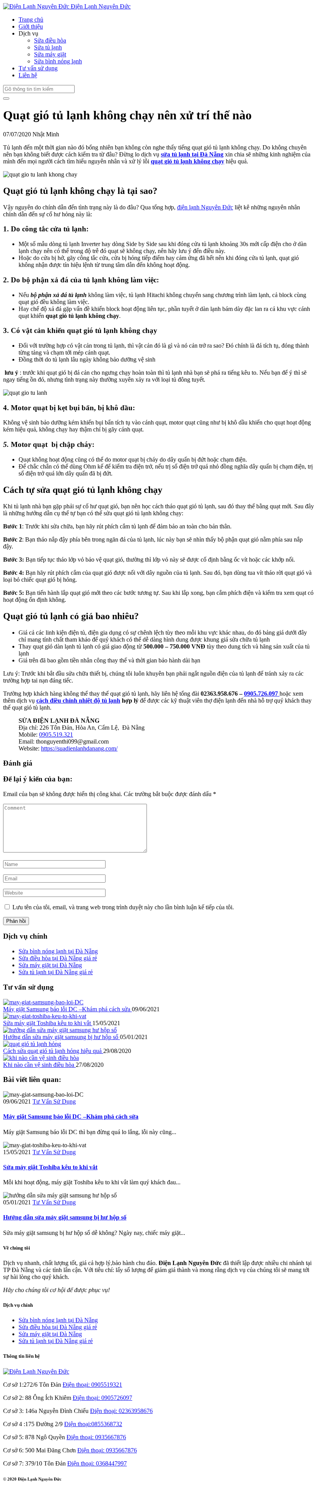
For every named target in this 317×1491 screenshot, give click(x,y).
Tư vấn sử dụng (38, 68)
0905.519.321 (56, 734)
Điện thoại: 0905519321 (92, 1384)
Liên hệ (28, 75)
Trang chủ (31, 19)
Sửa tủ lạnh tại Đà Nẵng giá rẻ (56, 972)
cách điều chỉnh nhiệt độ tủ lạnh (78, 700)
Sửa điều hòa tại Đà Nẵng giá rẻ (58, 958)
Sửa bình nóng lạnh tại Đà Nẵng (58, 951)
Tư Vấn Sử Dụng (54, 1101)
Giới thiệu (31, 26)
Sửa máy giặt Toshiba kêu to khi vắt (47, 1023)
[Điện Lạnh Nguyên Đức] (36, 1371)
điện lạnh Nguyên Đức (205, 207)
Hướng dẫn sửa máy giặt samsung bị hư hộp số (61, 1037)
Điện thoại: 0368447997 (97, 1463)
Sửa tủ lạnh (48, 47)
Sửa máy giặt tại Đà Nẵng (50, 965)
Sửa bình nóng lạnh (58, 61)
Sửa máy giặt (50, 54)
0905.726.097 (262, 693)
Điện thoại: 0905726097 (102, 1397)
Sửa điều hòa (50, 40)
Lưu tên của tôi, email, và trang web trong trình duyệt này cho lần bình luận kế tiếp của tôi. (123, 907)
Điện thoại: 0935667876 (96, 1437)
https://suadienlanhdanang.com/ (79, 748)
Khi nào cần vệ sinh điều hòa (39, 1064)
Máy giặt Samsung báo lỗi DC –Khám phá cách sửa (67, 1009)
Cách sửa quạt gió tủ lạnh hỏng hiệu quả (53, 1051)
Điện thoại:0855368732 (93, 1424)
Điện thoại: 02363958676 (121, 1411)
